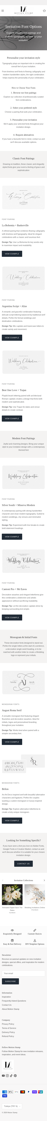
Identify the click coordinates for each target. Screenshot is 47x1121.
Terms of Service (9, 1028)
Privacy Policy (8, 1024)
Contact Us (6, 1005)
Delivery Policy (8, 1032)
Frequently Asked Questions (14, 1001)
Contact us (23, 864)
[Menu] (2, 10)
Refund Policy (8, 1036)
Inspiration (6, 997)
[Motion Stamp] (24, 10)
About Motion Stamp (10, 1009)
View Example (12, 254)
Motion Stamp (12, 1112)
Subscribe (10, 981)
